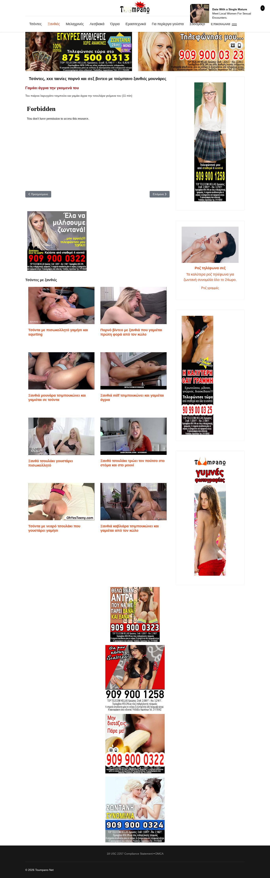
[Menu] (234, 24)
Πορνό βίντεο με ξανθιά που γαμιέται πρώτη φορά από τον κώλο (131, 332)
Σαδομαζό (197, 24)
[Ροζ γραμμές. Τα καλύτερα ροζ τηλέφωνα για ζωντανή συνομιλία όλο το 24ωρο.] (210, 245)
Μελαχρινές (75, 24)
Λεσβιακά (97, 24)
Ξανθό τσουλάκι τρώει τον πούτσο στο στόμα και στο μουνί (132, 463)
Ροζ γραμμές (210, 288)
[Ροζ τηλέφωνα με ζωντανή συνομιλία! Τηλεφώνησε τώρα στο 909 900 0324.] (135, 809)
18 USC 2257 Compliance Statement (130, 853)
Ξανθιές (54, 24)
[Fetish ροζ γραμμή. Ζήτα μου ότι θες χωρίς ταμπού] (135, 678)
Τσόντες (35, 24)
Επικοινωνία (220, 24)
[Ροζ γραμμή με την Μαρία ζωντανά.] (135, 614)
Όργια (115, 24)
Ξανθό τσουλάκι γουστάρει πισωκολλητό (50, 463)
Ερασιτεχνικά (136, 24)
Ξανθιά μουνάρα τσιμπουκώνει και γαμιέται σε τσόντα (57, 397)
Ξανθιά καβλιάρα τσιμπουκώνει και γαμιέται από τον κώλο (129, 528)
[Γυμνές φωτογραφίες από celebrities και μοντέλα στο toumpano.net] (210, 516)
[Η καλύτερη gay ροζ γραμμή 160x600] (210, 375)
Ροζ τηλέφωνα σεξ (210, 268)
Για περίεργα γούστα (168, 24)
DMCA (159, 853)
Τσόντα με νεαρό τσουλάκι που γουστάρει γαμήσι (54, 528)
